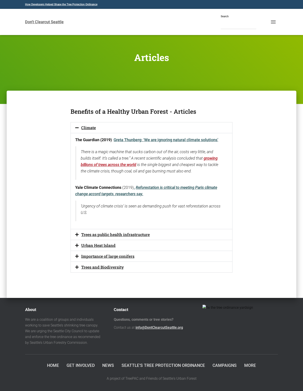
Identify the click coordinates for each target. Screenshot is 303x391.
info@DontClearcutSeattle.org (159, 327)
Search (225, 16)
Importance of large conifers (107, 256)
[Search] (260, 24)
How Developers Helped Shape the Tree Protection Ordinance (61, 4)
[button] (151, 127)
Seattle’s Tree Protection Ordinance (163, 365)
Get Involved (81, 365)
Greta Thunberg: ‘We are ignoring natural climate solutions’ (166, 139)
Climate (88, 127)
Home (53, 365)
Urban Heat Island (98, 245)
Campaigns (224, 365)
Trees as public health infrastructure (115, 234)
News (108, 365)
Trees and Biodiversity (102, 267)
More (250, 365)
